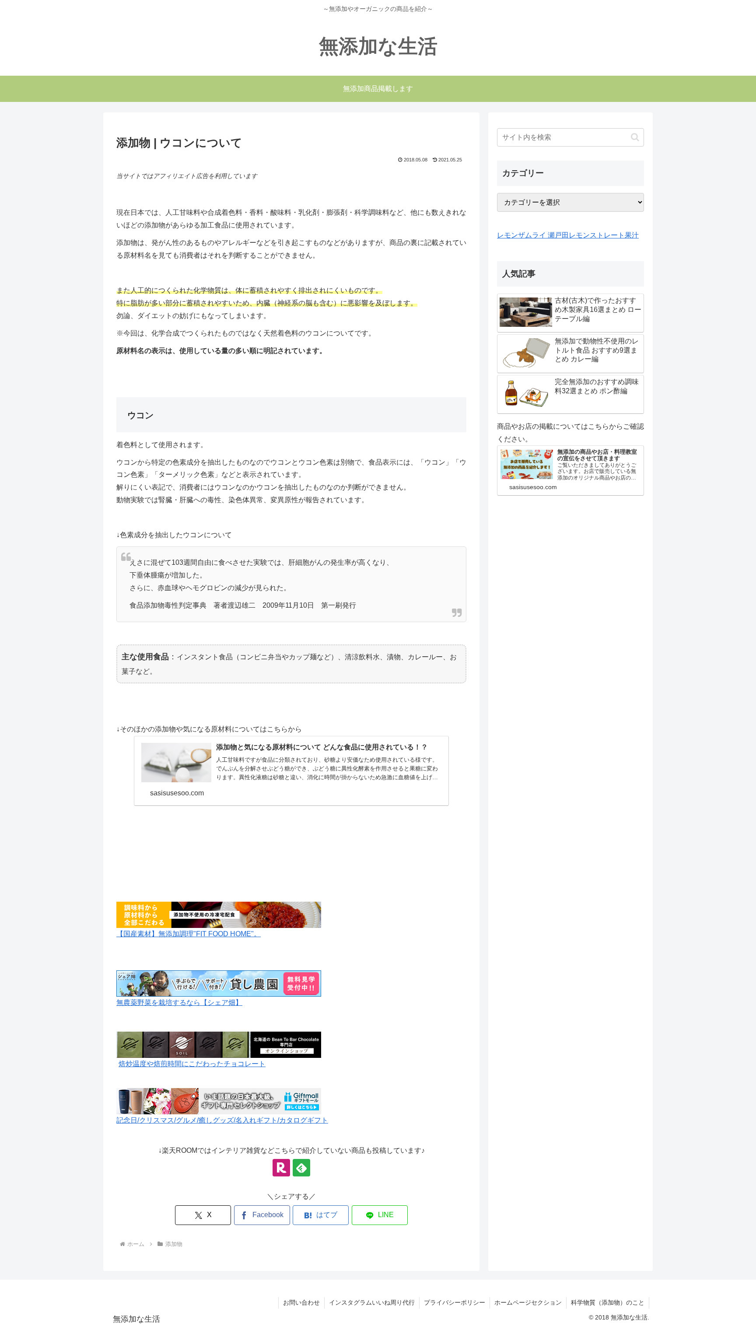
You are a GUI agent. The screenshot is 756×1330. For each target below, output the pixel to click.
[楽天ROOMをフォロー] (281, 1167)
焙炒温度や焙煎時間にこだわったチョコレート (192, 1064)
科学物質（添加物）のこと (607, 1302)
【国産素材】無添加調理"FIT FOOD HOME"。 (188, 934)
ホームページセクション (528, 1302)
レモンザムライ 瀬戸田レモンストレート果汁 (568, 235)
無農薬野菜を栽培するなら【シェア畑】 (179, 1002)
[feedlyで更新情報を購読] (301, 1167)
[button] (635, 137)
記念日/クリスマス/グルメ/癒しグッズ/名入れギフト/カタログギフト (222, 1120)
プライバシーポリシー (454, 1302)
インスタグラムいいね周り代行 (372, 1302)
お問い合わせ (301, 1302)
